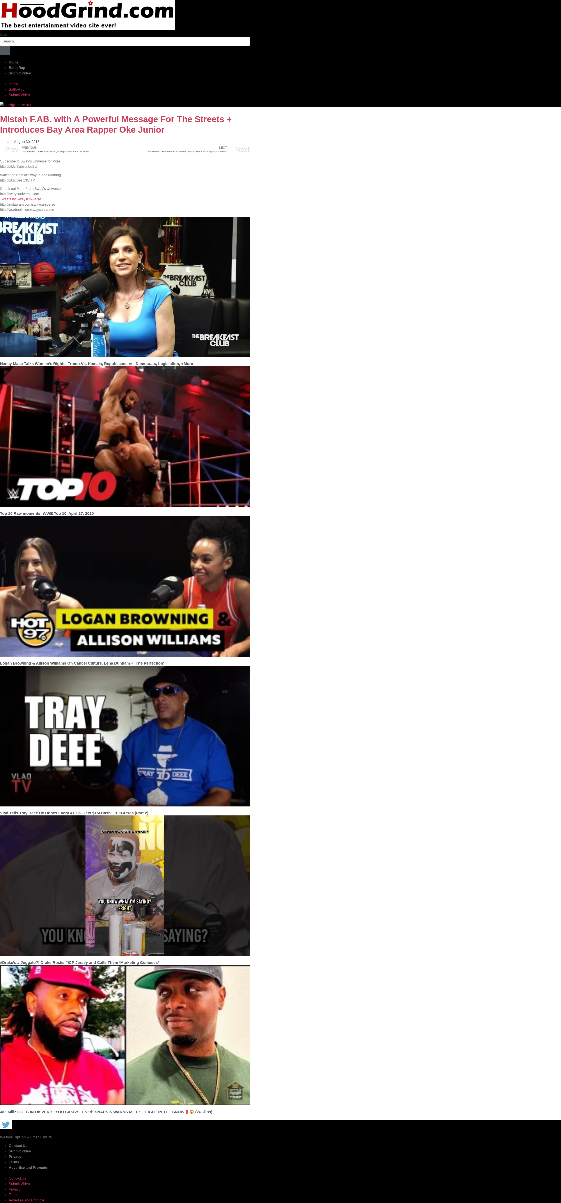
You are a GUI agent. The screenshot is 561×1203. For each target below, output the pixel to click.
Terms (14, 1162)
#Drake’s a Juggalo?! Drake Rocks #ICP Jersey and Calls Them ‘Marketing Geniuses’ (79, 962)
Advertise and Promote (28, 1167)
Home (14, 62)
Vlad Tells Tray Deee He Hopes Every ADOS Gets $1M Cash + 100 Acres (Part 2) (74, 813)
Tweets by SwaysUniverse (20, 199)
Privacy (15, 1157)
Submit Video (20, 73)
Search (5, 34)
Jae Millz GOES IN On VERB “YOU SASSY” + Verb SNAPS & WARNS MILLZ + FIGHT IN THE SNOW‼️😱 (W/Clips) (106, 1112)
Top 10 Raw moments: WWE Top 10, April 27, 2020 (47, 513)
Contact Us (18, 1146)
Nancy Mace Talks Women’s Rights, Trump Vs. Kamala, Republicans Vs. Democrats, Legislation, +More (96, 364)
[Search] (5, 50)
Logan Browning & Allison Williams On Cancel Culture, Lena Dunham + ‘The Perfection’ (82, 663)
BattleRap (17, 68)
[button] (125, 78)
